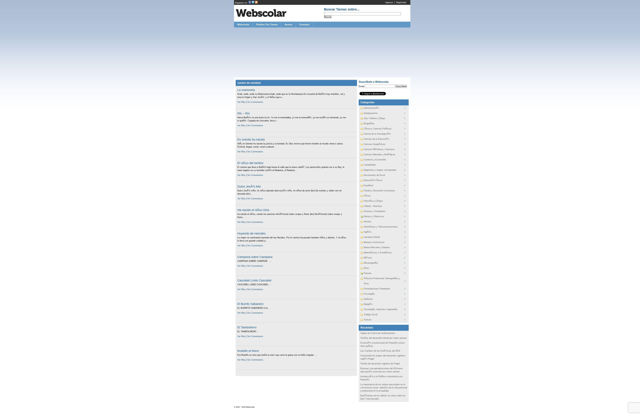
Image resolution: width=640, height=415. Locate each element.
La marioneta (246, 90)
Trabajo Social (371, 314)
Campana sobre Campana (254, 257)
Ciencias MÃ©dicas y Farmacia (379, 149)
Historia (367, 221)
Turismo (368, 319)
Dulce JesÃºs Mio (249, 186)
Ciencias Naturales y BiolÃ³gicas (379, 154)
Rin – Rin (243, 113)
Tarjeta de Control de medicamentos (377, 333)
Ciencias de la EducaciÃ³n (376, 139)
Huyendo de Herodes (251, 233)
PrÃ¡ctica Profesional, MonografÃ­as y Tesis (382, 281)
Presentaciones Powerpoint (377, 288)
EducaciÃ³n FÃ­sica (373, 180)
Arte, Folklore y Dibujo (374, 118)
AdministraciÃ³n (371, 108)
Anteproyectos (371, 113)
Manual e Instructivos (374, 242)
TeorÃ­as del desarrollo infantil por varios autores (383, 338)
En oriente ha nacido (251, 139)
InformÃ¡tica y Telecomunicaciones (381, 226)
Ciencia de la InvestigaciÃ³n (377, 134)
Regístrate (401, 2)
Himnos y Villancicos (374, 216)
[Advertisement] (322, 52)
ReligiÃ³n (368, 304)
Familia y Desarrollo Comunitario (379, 190)
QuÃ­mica (368, 299)
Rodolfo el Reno (248, 351)
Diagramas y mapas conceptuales (380, 170)
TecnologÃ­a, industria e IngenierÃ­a (380, 309)
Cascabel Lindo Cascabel (254, 280)
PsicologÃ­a (369, 294)
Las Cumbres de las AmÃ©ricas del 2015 (380, 351)
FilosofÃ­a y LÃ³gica (373, 201)
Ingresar (389, 2)
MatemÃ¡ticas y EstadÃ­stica (378, 252)
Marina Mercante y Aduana (377, 247)
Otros (366, 268)
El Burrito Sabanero (250, 304)
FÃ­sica (367, 196)
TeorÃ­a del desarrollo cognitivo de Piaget (380, 363)
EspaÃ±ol (368, 185)
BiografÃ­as (369, 123)
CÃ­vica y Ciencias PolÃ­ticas (378, 128)
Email (361, 86)
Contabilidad (370, 165)
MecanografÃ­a (371, 263)
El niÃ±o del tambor (250, 163)
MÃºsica (368, 257)
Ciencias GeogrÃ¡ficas (374, 144)
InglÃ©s (368, 232)
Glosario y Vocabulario (374, 211)
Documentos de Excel (374, 175)
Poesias (368, 273)
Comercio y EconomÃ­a (375, 159)
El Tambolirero (246, 327)
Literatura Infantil (372, 237)
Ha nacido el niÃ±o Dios (253, 210)
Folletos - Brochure (373, 206)
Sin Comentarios (255, 102)
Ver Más (241, 102)
